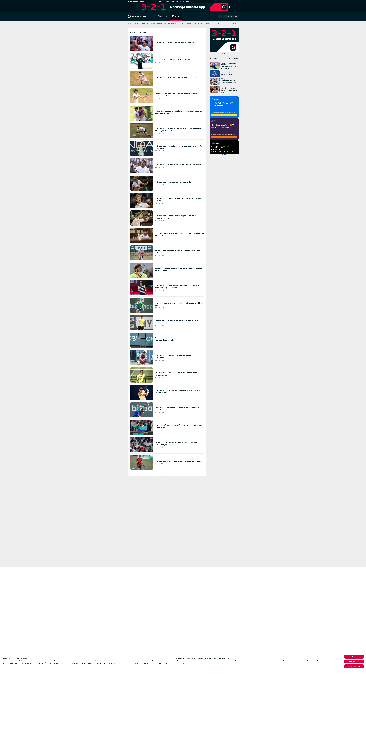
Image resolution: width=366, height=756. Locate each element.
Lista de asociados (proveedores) (185, 664)
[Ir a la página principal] (138, 16)
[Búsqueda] (220, 16)
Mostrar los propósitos (354, 666)
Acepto (354, 656)
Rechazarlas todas (354, 661)
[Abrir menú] (236, 16)
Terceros (170, 663)
